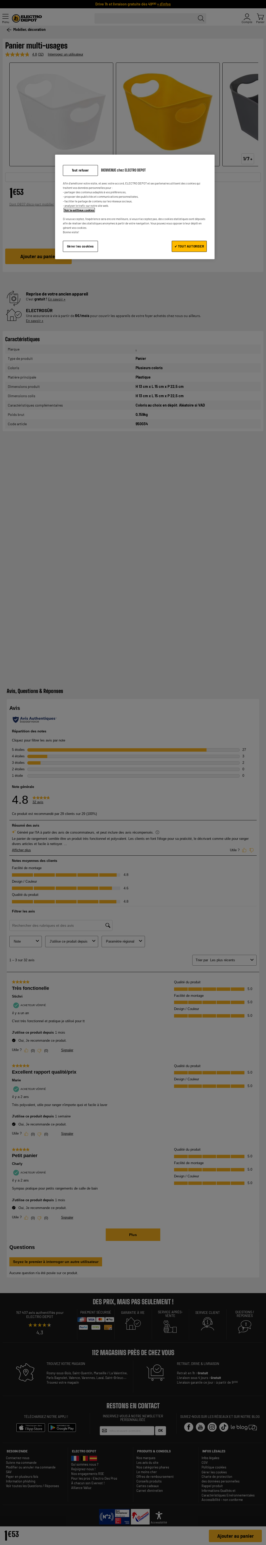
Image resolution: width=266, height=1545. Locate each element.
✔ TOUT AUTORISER (189, 246)
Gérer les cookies (80, 246)
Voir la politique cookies (79, 210)
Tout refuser (80, 170)
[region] (135, 207)
